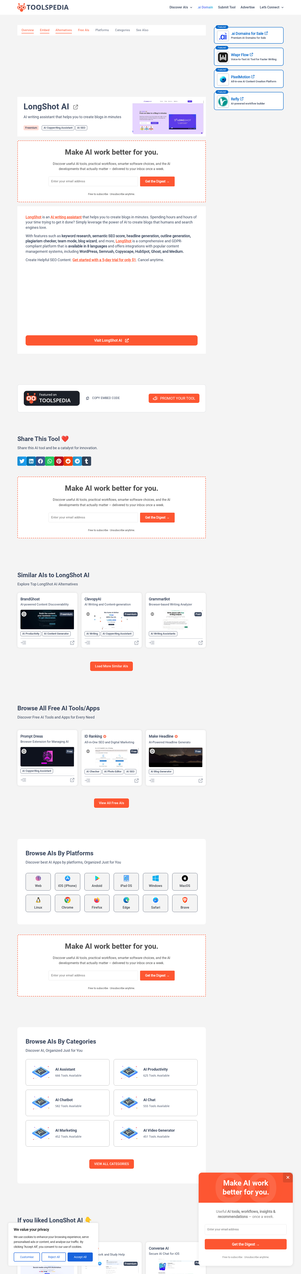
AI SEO (81, 127)
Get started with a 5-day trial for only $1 (104, 260)
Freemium (31, 127)
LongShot (33, 217)
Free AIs (83, 30)
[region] (53, 1244)
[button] (103, 398)
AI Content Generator (56, 633)
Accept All (80, 1257)
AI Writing (92, 633)
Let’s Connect (269, 7)
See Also (142, 30)
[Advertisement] (111, 66)
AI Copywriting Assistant (58, 127)
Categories (122, 30)
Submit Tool (226, 7)
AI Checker (93, 771)
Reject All (54, 1257)
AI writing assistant (66, 217)
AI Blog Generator (161, 771)
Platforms (102, 30)
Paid (198, 614)
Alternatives (63, 30)
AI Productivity (30, 633)
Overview (28, 30)
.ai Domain (205, 7)
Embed (44, 30)
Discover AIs (179, 7)
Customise (27, 1257)
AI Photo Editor (113, 771)
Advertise (248, 7)
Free (69, 751)
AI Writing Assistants (163, 633)
